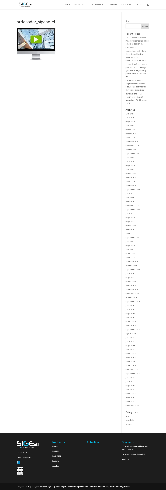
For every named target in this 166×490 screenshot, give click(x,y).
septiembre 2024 (133, 189)
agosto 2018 (131, 333)
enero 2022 (130, 233)
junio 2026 (130, 117)
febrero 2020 (131, 285)
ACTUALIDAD (126, 5)
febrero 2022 (131, 229)
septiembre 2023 (133, 209)
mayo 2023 (130, 217)
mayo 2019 (130, 313)
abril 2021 (130, 249)
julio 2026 (130, 114)
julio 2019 (130, 305)
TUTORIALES (112, 5)
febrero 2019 (131, 325)
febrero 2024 (131, 201)
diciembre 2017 (132, 365)
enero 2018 (130, 361)
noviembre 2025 (132, 145)
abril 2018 (130, 349)
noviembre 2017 (132, 369)
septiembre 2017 (133, 373)
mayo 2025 (130, 165)
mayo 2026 (130, 121)
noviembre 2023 (132, 205)
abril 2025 (130, 169)
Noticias (129, 424)
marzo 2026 (131, 129)
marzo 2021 (131, 253)
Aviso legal (61, 486)
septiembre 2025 (133, 153)
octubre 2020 (131, 265)
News (128, 416)
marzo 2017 (131, 393)
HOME (67, 5)
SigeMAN (55, 451)
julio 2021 (130, 241)
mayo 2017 (130, 385)
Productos (58, 442)
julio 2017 (130, 377)
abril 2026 (130, 125)
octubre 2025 (131, 149)
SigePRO (55, 446)
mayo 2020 (130, 277)
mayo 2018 (130, 345)
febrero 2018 (131, 357)
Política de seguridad (120, 486)
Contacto (128, 442)
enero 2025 (130, 181)
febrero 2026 (131, 133)
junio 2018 (130, 341)
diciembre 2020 (132, 261)
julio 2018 (130, 337)
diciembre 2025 (132, 141)
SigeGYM (55, 461)
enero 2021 (130, 257)
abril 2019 (130, 317)
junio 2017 (130, 381)
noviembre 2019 (132, 293)
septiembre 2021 (133, 237)
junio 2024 (130, 193)
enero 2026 (130, 137)
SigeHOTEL (56, 456)
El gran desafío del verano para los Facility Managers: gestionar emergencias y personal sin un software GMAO (137, 70)
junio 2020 (130, 273)
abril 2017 (130, 389)
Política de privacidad (78, 486)
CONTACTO (139, 5)
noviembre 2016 (132, 405)
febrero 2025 (131, 177)
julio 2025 (130, 157)
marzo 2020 (131, 281)
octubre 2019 (131, 297)
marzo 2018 (131, 353)
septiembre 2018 (133, 329)
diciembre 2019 (132, 289)
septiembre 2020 (133, 269)
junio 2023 (130, 213)
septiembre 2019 (133, 301)
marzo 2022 (131, 225)
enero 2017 (130, 401)
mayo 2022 (130, 221)
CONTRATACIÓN (96, 5)
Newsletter (130, 420)
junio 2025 (130, 161)
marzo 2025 (131, 173)
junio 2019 (130, 309)
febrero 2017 (131, 397)
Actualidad (94, 442)
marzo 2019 (131, 321)
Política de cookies (99, 486)
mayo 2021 (130, 245)
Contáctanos (22, 452)
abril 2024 (130, 197)
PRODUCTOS (79, 5)
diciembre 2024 (132, 185)
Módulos (55, 466)
